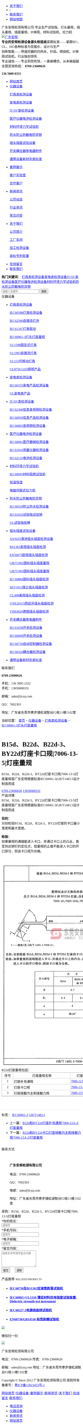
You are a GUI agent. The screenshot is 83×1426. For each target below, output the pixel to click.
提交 (5, 1270)
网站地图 (16, 19)
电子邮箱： (10, 1239)
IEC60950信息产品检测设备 (29, 417)
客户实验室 (18, 175)
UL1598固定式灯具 (23, 345)
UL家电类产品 (20, 393)
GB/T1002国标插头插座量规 (29, 563)
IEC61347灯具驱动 (23, 329)
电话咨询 (16, 1406)
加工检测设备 (19, 248)
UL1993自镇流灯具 (23, 353)
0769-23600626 (12, 791)
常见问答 (16, 215)
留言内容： (10, 1248)
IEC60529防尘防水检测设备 (29, 506)
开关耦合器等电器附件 (26, 151)
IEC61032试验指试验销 (26, 514)
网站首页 (16, 81)
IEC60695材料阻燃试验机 (28, 474)
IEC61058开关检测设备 (26, 627)
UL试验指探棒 (20, 522)
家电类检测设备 (21, 102)
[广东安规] (10, 37)
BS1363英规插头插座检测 (28, 547)
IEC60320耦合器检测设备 (28, 652)
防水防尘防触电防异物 (26, 135)
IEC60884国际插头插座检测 (29, 579)
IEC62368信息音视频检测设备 (31, 409)
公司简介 (16, 231)
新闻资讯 (16, 191)
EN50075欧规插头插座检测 (29, 555)
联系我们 (16, 14)
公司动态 (16, 199)
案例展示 (16, 167)
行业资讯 (16, 207)
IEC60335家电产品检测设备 (29, 385)
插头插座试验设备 (22, 143)
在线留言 (16, 264)
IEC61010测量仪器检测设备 (29, 450)
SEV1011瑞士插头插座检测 (29, 587)
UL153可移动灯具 (22, 361)
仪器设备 (16, 86)
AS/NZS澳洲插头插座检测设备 (31, 539)
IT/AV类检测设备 (22, 110)
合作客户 (16, 183)
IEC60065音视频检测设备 (28, 425)
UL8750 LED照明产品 (25, 369)
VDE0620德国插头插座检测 (29, 611)
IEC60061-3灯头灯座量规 (27, 337)
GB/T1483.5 (37, 1115)
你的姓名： (10, 1221)
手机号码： (10, 1230)
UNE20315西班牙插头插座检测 (32, 603)
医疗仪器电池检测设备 (26, 118)
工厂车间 (16, 240)
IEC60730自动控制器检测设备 (31, 644)
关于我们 (16, 6)
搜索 (44, 291)
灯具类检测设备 (21, 94)
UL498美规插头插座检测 (27, 595)
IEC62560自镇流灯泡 (24, 320)
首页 (22, 720)
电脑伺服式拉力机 (22, 490)
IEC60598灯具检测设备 (26, 312)
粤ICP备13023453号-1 (30, 1385)
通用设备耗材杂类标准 (26, 159)
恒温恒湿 (16, 482)
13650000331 (31, 791)
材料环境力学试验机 (24, 126)
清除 (19, 1270)
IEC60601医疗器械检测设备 (29, 442)
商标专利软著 (19, 256)
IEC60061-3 (20, 1115)
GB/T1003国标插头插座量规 (29, 571)
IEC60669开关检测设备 (26, 635)
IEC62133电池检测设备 (26, 458)
